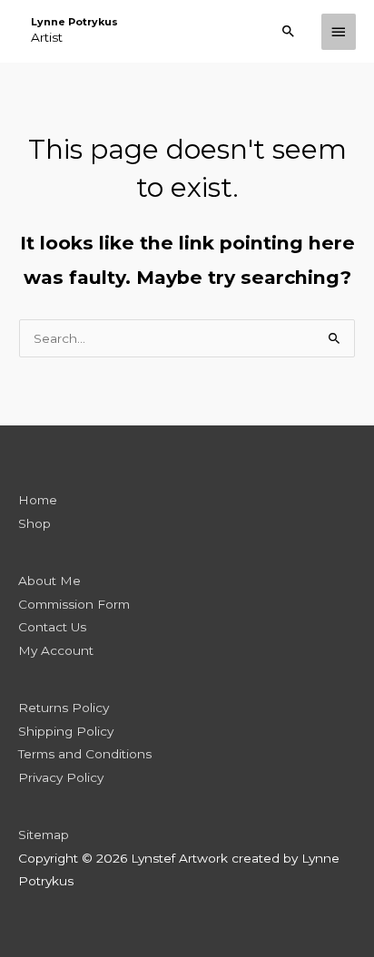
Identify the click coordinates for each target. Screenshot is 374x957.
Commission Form (74, 604)
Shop (34, 523)
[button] (288, 31)
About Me (49, 580)
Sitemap (43, 834)
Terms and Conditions (85, 754)
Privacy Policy (60, 777)
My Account (56, 650)
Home (37, 500)
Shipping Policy (65, 731)
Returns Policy (63, 707)
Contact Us (52, 627)
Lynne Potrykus (74, 21)
